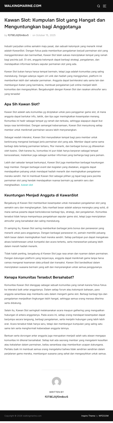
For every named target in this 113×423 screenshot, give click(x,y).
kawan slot (27, 184)
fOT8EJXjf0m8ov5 (18, 35)
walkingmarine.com (22, 6)
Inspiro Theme (88, 415)
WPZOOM (104, 415)
